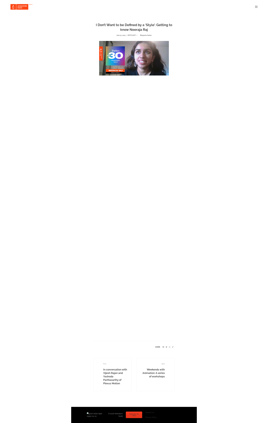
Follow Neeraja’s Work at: (116, 330)
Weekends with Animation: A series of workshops (153, 370)
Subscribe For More (134, 415)
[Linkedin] (180, 415)
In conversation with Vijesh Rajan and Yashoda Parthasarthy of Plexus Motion (115, 374)
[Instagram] (170, 415)
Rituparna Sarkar (146, 35)
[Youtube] (175, 415)
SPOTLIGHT (132, 35)
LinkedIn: (110, 334)
